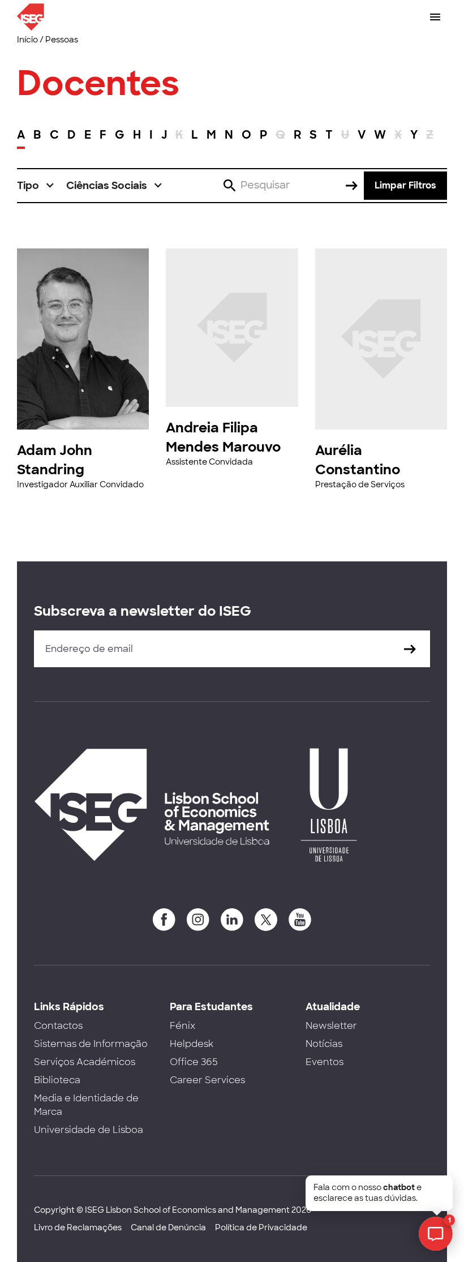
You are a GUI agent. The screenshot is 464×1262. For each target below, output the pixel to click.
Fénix (182, 1026)
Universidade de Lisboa (88, 1130)
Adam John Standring (54, 459)
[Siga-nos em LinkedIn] (232, 919)
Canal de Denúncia (168, 1227)
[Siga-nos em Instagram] (198, 919)
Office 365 (194, 1062)
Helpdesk (191, 1044)
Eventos (324, 1062)
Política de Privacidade (261, 1227)
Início (27, 40)
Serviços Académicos (84, 1062)
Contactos (58, 1026)
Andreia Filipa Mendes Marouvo (223, 437)
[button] (36, 186)
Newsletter (331, 1026)
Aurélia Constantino (357, 459)
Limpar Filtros (405, 185)
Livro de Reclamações (78, 1227)
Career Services (207, 1080)
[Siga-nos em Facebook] (164, 919)
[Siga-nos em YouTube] (300, 919)
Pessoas (61, 40)
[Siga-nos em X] (266, 919)
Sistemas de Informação (91, 1044)
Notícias (324, 1044)
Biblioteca (57, 1080)
